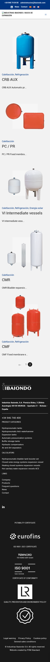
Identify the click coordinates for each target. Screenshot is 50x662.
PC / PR (8, 146)
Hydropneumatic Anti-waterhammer (17, 431)
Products (6, 483)
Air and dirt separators (11, 448)
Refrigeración (22, 74)
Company (6, 480)
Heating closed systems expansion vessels (21, 465)
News (4, 489)
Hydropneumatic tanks (12, 428)
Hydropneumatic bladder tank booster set (20, 459)
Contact (5, 493)
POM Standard (33, 650)
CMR (6, 280)
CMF (6, 346)
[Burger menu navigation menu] (45, 14)
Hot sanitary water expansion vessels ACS (20, 468)
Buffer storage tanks (11, 441)
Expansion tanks (9, 435)
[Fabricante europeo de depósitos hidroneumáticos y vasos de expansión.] (18, 14)
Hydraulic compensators (13, 444)
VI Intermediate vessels (22, 213)
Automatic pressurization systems (17, 438)
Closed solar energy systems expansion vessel (22, 462)
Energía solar (36, 208)
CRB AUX (10, 79)
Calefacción (8, 74)
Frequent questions (10, 486)
